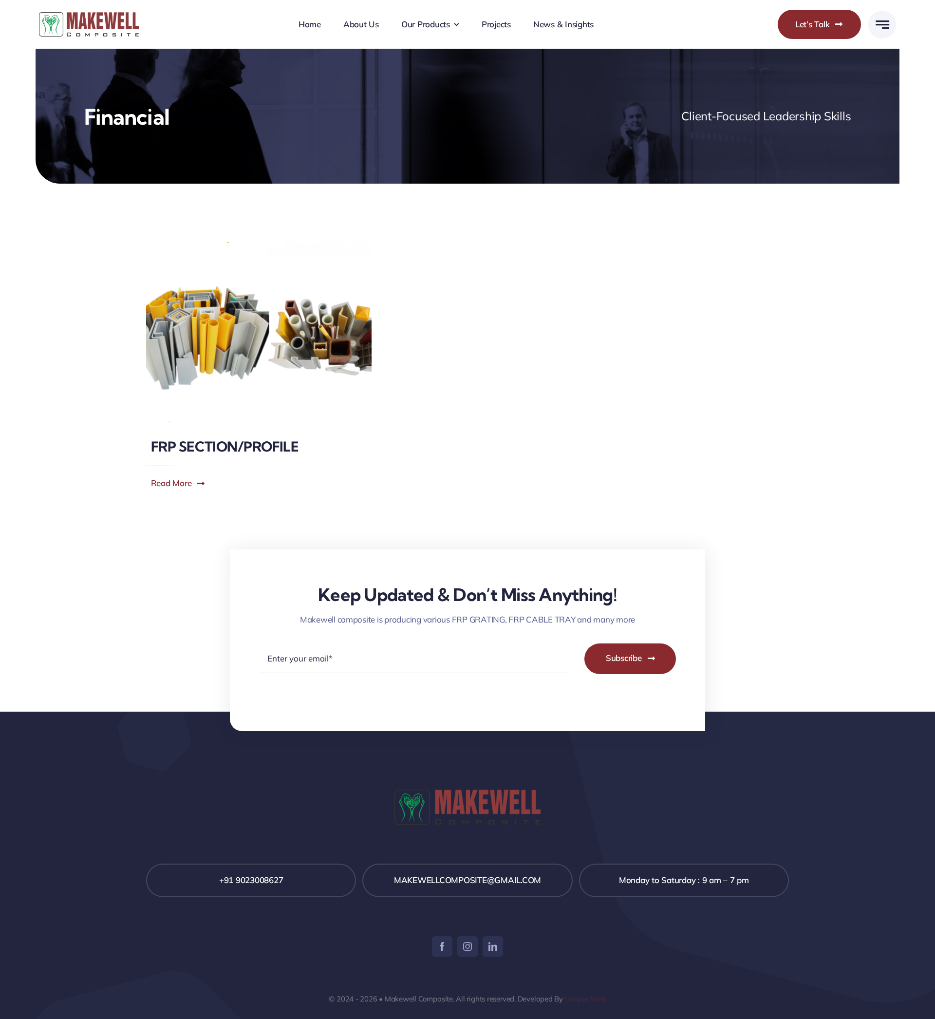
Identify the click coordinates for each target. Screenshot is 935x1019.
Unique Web (585, 998)
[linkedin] (493, 946)
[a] (89, 16)
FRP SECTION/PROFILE (225, 446)
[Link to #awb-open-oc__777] (882, 24)
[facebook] (442, 946)
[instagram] (467, 946)
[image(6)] (259, 246)
